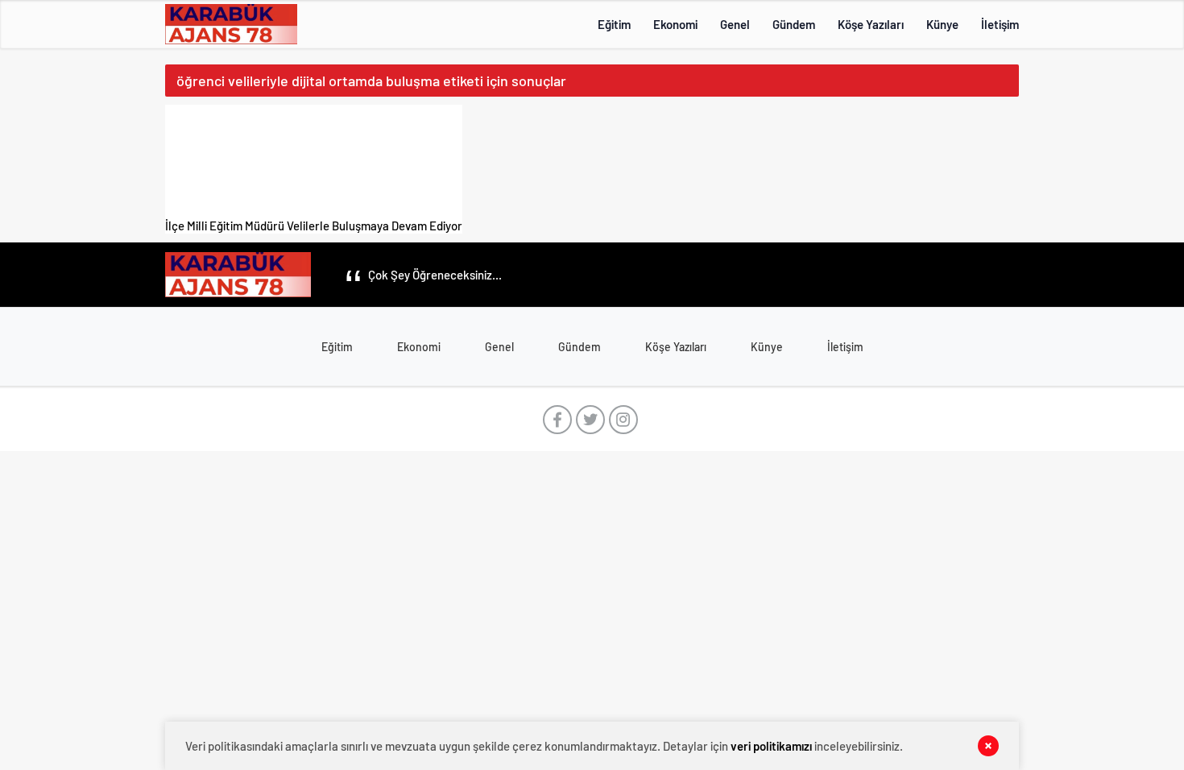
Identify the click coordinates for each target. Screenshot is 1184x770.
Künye (942, 24)
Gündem (793, 24)
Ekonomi (675, 24)
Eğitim (614, 24)
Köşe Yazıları (871, 24)
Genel (735, 24)
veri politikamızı (771, 746)
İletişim (1000, 24)
